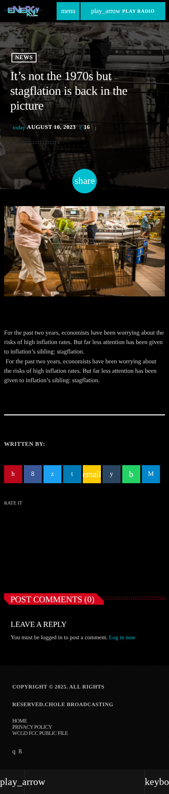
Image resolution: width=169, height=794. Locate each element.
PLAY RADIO (123, 10)
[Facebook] (19, 751)
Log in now (122, 638)
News (24, 58)
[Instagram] (13, 751)
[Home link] (22, 11)
